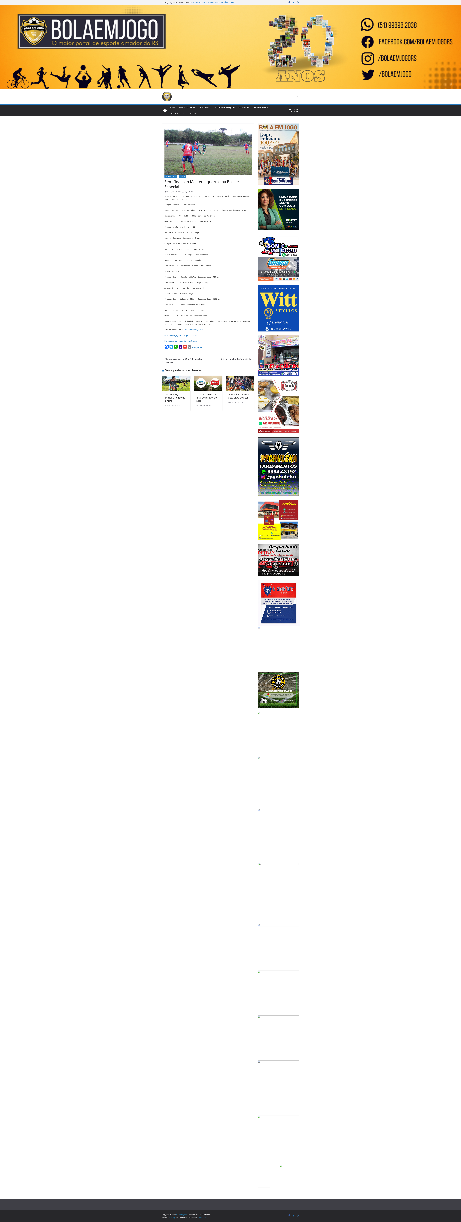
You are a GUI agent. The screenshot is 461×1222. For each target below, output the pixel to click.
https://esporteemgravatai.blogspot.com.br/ (181, 341)
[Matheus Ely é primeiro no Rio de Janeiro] (176, 377)
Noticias (182, 176)
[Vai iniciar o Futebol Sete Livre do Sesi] (240, 377)
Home (172, 107)
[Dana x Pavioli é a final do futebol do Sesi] (208, 377)
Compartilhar (198, 347)
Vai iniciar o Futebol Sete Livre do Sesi (239, 396)
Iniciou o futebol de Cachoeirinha (236, 359)
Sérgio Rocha (188, 192)
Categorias (204, 107)
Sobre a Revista (261, 107)
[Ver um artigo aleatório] (296, 110)
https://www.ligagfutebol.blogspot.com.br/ (180, 335)
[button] (193, 107)
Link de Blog (175, 113)
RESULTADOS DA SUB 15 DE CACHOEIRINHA (210, 2)
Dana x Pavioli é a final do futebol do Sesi (206, 397)
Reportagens (244, 107)
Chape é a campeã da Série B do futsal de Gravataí (183, 361)
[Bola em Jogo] (230, 6)
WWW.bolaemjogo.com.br (195, 330)
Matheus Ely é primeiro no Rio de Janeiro (174, 397)
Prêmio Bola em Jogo (225, 107)
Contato (192, 113)
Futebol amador (170, 176)
